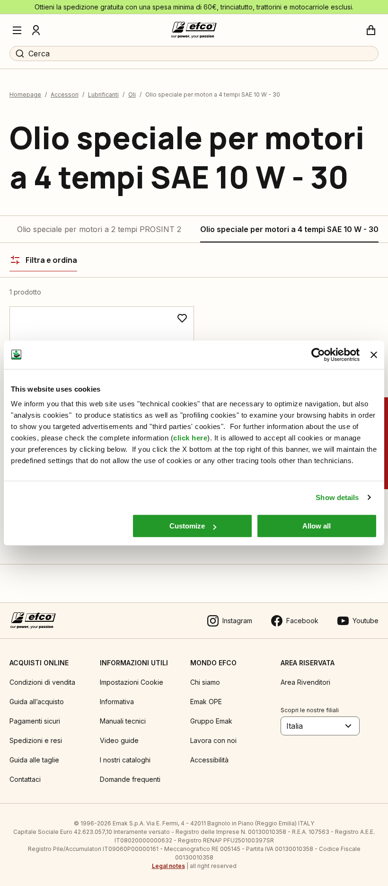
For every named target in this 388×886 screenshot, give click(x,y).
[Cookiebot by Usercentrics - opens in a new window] (318, 355)
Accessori (65, 94)
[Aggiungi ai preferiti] (182, 318)
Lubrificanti (103, 94)
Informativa (117, 702)
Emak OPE (206, 702)
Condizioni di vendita (42, 682)
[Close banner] (373, 354)
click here (190, 438)
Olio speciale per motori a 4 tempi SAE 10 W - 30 (289, 229)
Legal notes (168, 865)
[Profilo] (36, 30)
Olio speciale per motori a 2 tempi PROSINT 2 (99, 229)
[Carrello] (371, 30)
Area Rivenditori (305, 682)
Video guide (119, 740)
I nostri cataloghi (125, 760)
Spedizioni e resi (35, 740)
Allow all (316, 526)
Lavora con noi (213, 740)
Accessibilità (209, 760)
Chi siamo (205, 682)
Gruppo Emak (211, 721)
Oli (132, 94)
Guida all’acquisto (36, 702)
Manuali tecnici (123, 721)
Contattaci (25, 779)
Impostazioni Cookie (131, 682)
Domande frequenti (130, 779)
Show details (337, 497)
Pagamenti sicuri (34, 721)
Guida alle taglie (34, 760)
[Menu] (17, 30)
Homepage (25, 94)
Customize (187, 526)
